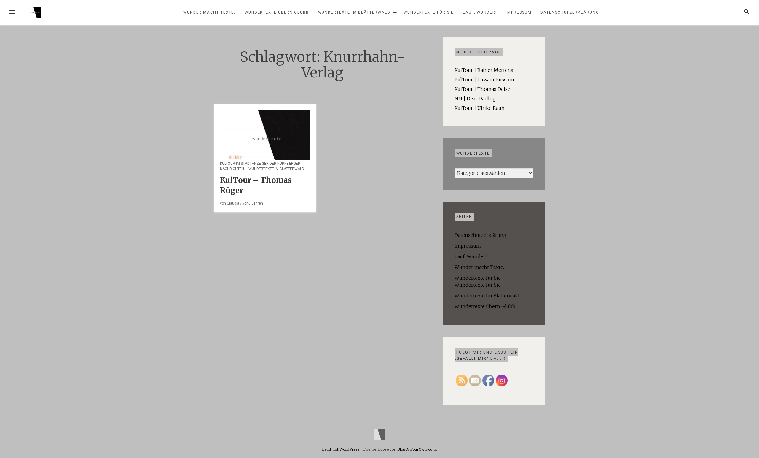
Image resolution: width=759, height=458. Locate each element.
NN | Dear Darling (475, 99)
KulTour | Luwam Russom (484, 80)
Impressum (518, 12)
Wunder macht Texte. (209, 12)
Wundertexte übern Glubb (277, 12)
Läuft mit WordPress (341, 449)
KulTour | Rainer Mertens (484, 70)
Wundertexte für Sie (429, 12)
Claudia (233, 203)
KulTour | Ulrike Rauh (480, 108)
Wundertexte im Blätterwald (354, 12)
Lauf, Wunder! (480, 12)
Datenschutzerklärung (569, 12)
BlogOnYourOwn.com (416, 449)
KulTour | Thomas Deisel (483, 89)
